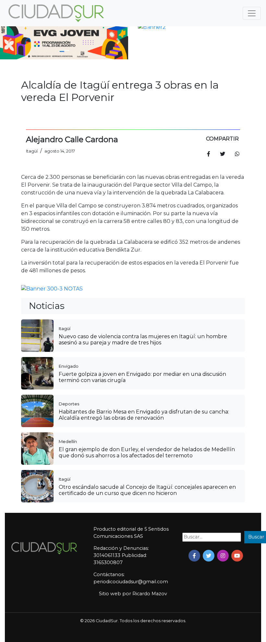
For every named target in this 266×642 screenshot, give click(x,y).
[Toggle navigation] (252, 13)
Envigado (69, 366)
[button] (9, 41)
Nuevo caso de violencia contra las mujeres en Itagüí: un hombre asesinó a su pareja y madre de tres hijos (143, 339)
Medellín (68, 441)
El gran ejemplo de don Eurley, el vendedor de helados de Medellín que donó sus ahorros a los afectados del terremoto (147, 452)
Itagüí (64, 328)
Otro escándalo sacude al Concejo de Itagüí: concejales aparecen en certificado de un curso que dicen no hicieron (147, 490)
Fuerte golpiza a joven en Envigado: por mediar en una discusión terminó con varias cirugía (142, 377)
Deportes (69, 403)
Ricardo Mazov (149, 594)
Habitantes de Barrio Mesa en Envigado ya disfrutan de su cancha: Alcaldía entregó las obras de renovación (144, 415)
